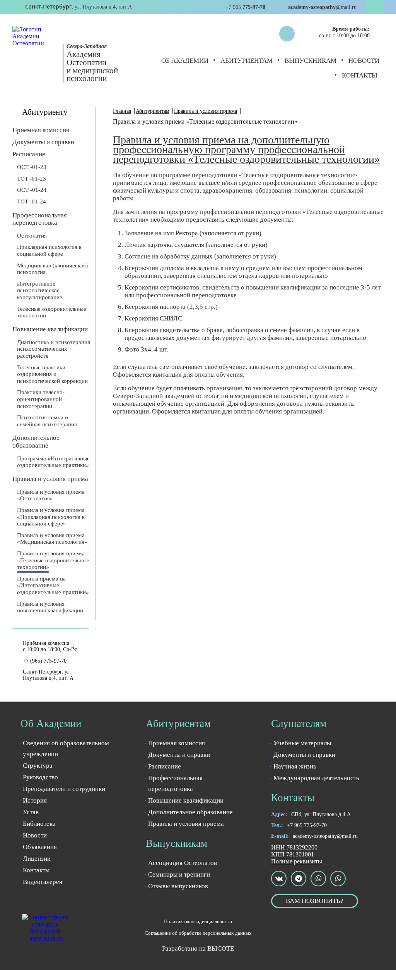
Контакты (359, 75)
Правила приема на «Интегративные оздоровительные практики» (53, 585)
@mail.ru (325, 836)
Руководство (40, 777)
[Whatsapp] (318, 878)
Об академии (184, 60)
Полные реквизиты (296, 861)
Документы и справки (43, 142)
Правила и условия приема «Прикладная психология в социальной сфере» (51, 517)
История (35, 800)
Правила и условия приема (50, 478)
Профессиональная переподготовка (39, 219)
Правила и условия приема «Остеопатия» (51, 495)
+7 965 (307, 825)
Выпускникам (310, 60)
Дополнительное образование (36, 441)
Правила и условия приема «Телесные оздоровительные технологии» (53, 560)
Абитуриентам (246, 60)
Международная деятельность (316, 778)
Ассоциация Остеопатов (182, 863)
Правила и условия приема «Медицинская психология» (52, 538)
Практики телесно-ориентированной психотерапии (41, 399)
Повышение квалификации (50, 329)
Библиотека (39, 823)
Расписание (28, 154)
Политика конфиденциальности (198, 921)
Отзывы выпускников (178, 886)
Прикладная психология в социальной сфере (49, 250)
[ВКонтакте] (279, 878)
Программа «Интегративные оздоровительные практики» (53, 462)
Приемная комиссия (40, 130)
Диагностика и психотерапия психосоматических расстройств (53, 349)
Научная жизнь (294, 766)
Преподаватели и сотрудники (64, 789)
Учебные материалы (302, 743)
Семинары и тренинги (179, 874)
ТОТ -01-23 (31, 179)
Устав (31, 812)
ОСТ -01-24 (31, 190)
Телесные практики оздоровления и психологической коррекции (52, 374)
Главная (122, 111)
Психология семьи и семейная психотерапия (47, 420)
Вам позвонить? (314, 901)
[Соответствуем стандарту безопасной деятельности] (45, 928)
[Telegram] (298, 878)
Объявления (40, 847)
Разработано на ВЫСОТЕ (198, 948)
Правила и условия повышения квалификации (50, 607)
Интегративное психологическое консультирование (39, 290)
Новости (363, 60)
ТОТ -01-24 (31, 201)
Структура (38, 765)
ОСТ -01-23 (31, 167)
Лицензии (37, 858)
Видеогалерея (42, 882)
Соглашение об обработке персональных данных (198, 933)
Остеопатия (32, 236)
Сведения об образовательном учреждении (66, 748)
